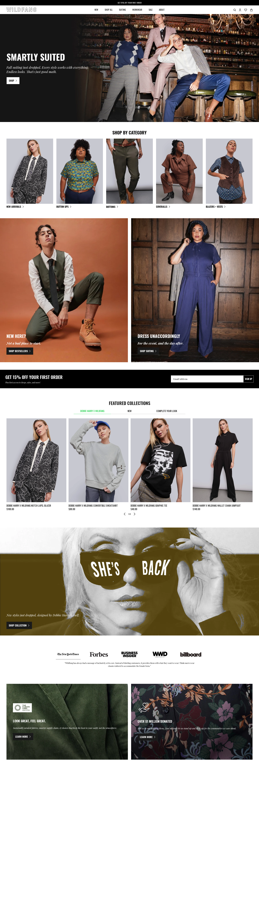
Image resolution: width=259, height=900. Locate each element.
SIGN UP (248, 379)
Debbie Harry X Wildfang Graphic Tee (149, 505)
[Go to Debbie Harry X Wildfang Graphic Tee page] (160, 460)
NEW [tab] (130, 411)
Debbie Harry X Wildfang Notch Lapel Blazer (28, 505)
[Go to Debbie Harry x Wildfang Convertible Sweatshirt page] (98, 460)
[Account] (240, 9)
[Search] (235, 9)
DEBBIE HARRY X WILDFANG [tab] (92, 411)
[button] (124, 514)
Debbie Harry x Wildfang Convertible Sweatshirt (93, 505)
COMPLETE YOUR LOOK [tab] (166, 411)
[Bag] (251, 9)
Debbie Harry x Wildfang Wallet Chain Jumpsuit (217, 505)
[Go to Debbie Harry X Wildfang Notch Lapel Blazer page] (36, 460)
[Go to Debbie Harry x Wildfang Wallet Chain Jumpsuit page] (223, 460)
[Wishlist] (245, 9)
